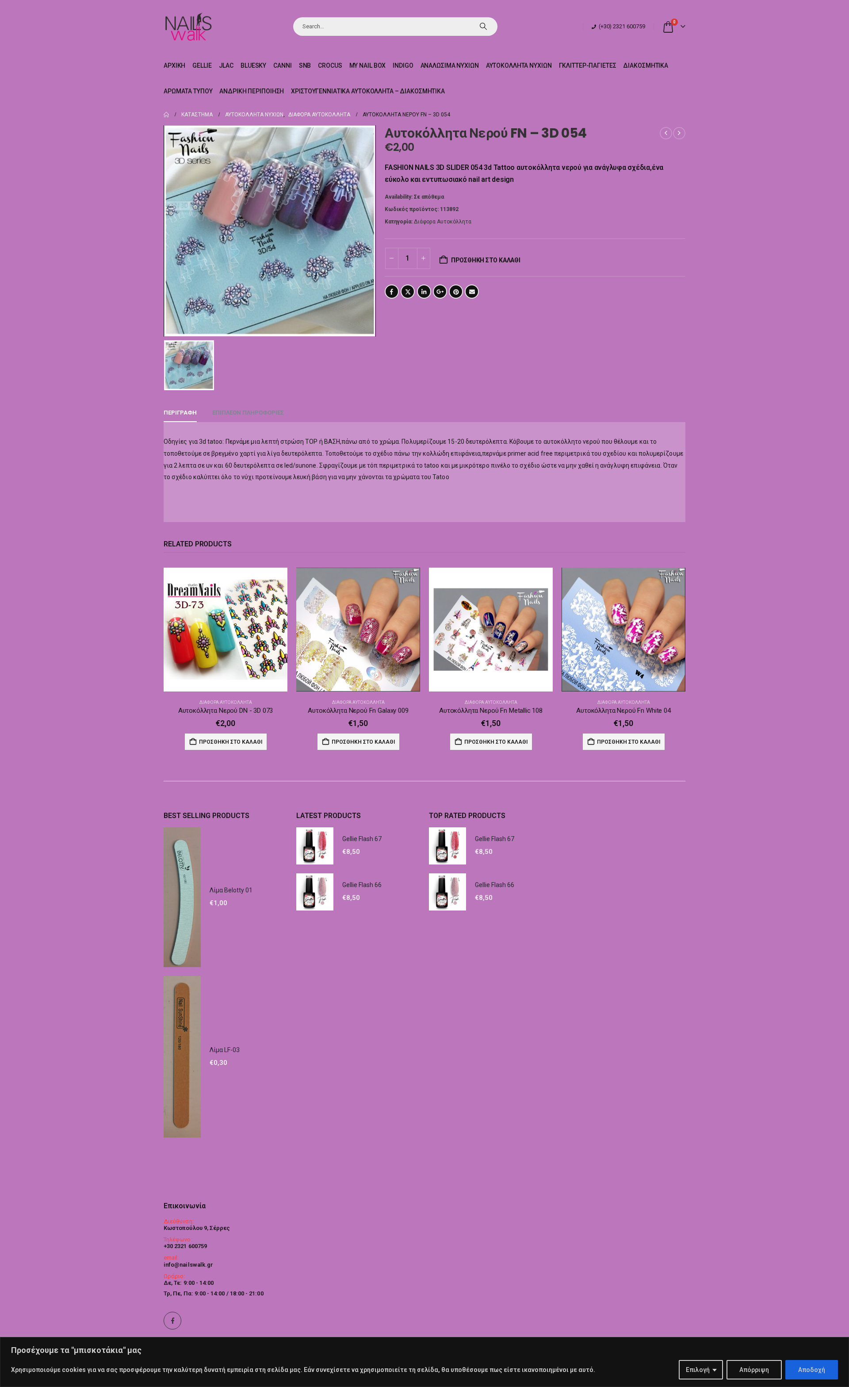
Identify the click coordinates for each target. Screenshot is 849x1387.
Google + (440, 291)
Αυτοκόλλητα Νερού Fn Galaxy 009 (358, 711)
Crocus (330, 65)
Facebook (392, 291)
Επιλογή (698, 1369)
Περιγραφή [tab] (180, 412)
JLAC (226, 65)
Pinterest (456, 291)
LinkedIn (424, 291)
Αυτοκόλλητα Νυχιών (519, 65)
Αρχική (174, 65)
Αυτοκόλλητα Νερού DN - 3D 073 (225, 711)
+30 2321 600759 (185, 1246)
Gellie (201, 65)
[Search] (483, 26)
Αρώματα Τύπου (188, 91)
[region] (424, 1362)
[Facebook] (172, 1320)
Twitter (408, 291)
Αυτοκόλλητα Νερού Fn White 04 (623, 711)
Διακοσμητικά (645, 65)
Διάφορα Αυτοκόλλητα (442, 222)
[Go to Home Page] (166, 114)
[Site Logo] (188, 26)
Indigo (403, 65)
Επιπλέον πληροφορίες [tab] (248, 412)
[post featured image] (225, 630)
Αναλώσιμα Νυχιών (450, 65)
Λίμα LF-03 (225, 1049)
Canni (282, 65)
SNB (305, 65)
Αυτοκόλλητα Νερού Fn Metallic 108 (491, 711)
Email (472, 291)
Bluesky (253, 65)
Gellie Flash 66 (362, 884)
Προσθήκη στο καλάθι (485, 260)
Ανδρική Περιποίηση (251, 91)
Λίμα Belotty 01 (231, 890)
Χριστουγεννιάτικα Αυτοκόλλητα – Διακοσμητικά (368, 91)
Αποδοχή (811, 1369)
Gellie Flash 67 (362, 838)
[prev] (666, 133)
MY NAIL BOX (367, 65)
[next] (679, 133)
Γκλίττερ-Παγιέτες (587, 65)
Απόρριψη (754, 1369)
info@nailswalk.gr (188, 1264)
